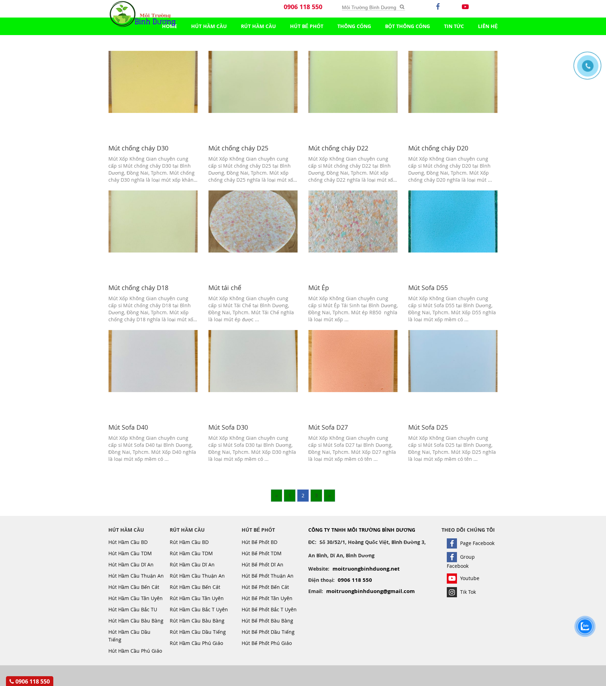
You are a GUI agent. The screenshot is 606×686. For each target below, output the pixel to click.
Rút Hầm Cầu (258, 26)
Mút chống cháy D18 (138, 287)
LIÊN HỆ (488, 26)
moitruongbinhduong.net (366, 568)
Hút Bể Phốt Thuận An (268, 575)
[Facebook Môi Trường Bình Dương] (438, 12)
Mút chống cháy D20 (438, 148)
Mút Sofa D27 (328, 427)
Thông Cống (354, 26)
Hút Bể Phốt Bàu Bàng (267, 620)
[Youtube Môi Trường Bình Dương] (465, 12)
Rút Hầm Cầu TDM (191, 553)
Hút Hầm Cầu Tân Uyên (135, 598)
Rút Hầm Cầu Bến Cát (195, 587)
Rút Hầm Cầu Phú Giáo (196, 643)
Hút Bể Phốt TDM (262, 553)
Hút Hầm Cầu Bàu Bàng (135, 620)
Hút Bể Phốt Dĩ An (262, 564)
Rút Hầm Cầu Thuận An (197, 575)
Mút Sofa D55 (428, 287)
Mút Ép (318, 287)
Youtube (469, 578)
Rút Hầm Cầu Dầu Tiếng (198, 631)
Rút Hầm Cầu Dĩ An (192, 564)
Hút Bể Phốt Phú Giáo (267, 643)
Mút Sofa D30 (228, 427)
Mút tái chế (224, 287)
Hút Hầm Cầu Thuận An (136, 575)
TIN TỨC (454, 26)
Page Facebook (476, 543)
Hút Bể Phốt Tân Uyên (267, 598)
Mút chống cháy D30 (138, 148)
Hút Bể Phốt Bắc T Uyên (269, 609)
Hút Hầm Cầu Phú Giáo (135, 650)
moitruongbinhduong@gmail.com (370, 591)
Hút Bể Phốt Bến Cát (265, 587)
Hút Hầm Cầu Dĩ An (131, 564)
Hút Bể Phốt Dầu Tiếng (268, 631)
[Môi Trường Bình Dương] (402, 7)
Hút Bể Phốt (306, 26)
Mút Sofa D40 (128, 427)
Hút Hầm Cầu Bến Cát (133, 587)
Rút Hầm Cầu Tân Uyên (197, 598)
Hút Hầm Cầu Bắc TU (132, 609)
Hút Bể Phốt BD (259, 542)
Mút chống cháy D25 (238, 148)
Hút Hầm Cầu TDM (130, 553)
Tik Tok (467, 592)
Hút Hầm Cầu (209, 26)
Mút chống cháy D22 (338, 148)
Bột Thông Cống (407, 26)
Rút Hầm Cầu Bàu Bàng (197, 620)
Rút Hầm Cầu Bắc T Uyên (199, 609)
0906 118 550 (303, 6)
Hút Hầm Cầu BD (128, 542)
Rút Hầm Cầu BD (189, 542)
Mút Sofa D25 (428, 427)
